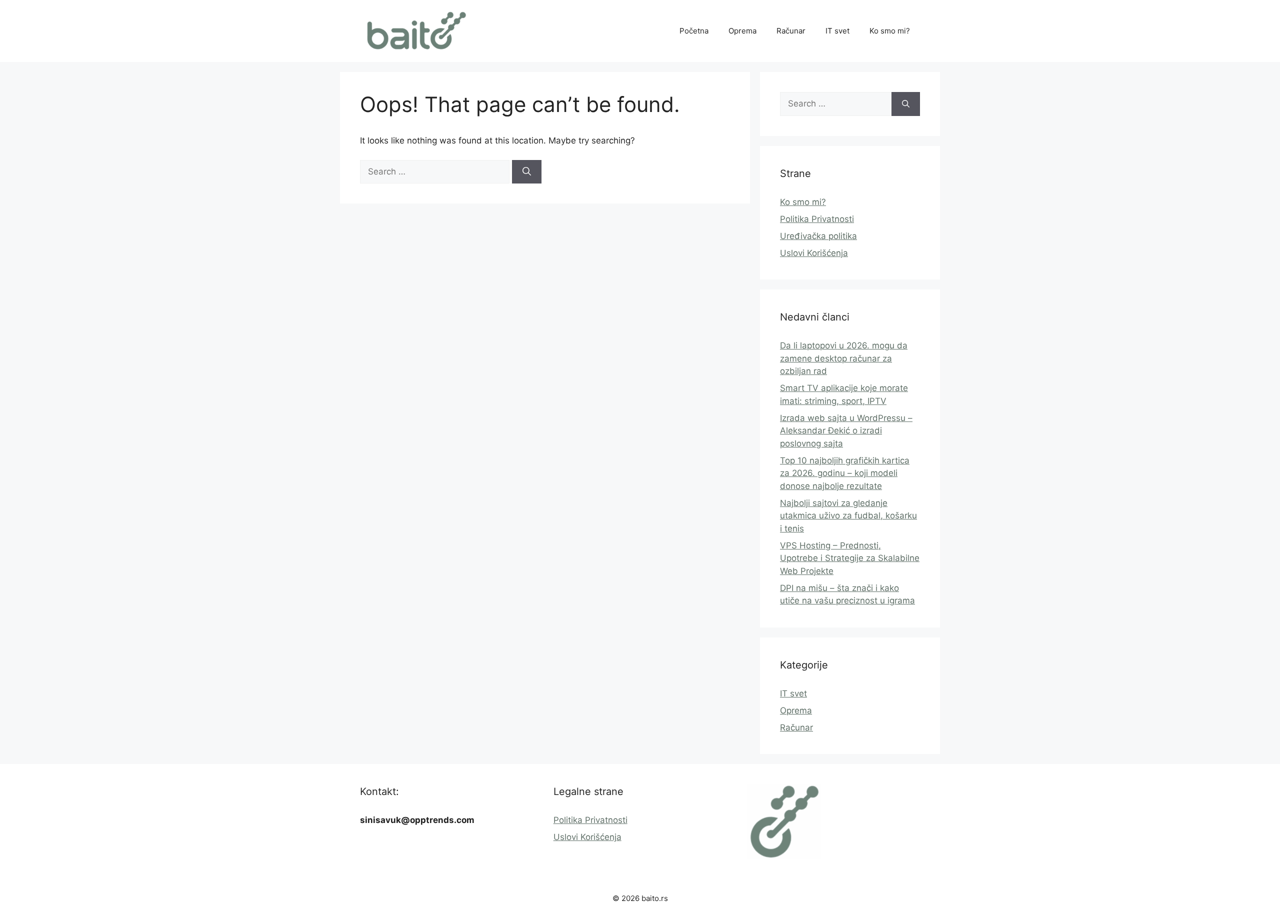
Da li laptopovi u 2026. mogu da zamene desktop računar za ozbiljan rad (844, 358)
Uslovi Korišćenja (814, 253)
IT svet (838, 31)
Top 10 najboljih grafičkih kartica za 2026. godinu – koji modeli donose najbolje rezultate (845, 473)
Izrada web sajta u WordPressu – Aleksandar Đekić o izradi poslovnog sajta (846, 430)
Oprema (742, 31)
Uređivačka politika (818, 236)
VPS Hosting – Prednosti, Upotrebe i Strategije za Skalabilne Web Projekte (850, 558)
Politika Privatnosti (817, 219)
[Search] (527, 172)
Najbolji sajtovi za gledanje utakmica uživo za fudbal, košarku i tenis (848, 516)
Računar (791, 31)
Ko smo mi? (890, 31)
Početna (694, 31)
